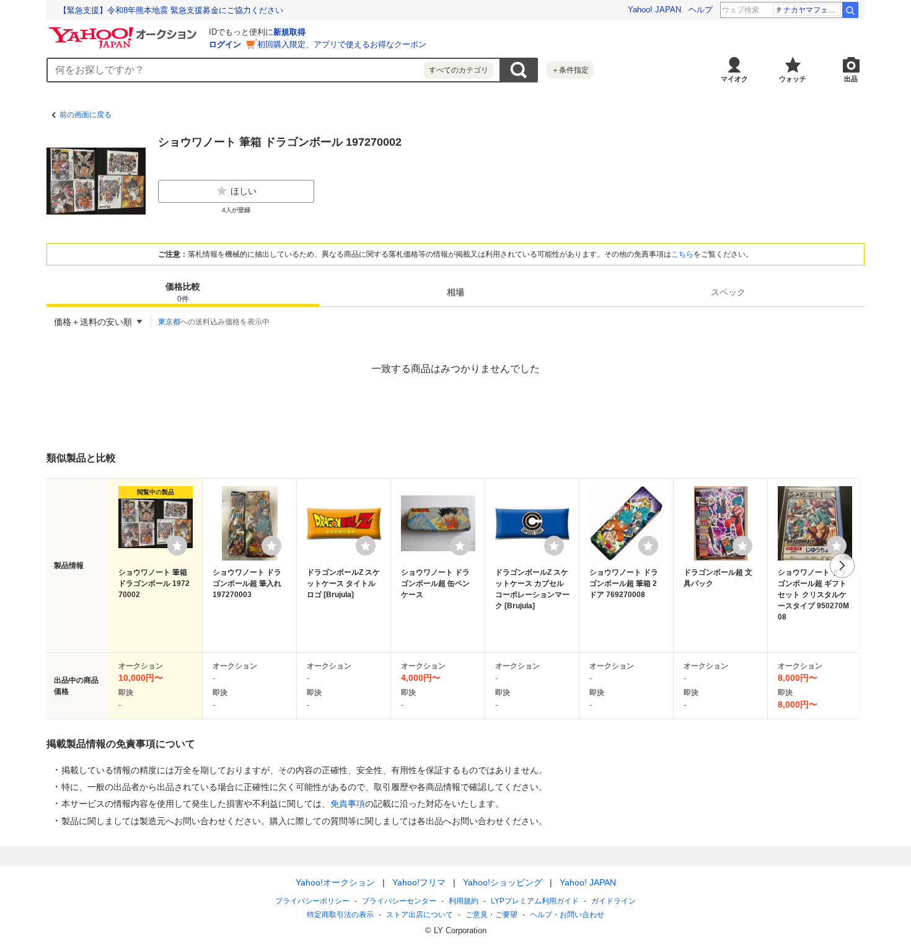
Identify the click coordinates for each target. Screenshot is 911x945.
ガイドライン (613, 901)
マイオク (734, 78)
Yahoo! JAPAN (654, 9)
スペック (728, 292)
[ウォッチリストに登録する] (177, 546)
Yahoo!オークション (335, 882)
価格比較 (182, 292)
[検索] (850, 10)
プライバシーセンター (399, 901)
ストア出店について (419, 914)
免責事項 (347, 804)
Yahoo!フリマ (419, 882)
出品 (851, 78)
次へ (842, 565)
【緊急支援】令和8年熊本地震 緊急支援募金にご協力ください (171, 10)
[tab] (182, 292)
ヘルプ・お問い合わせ (567, 914)
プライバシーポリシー (312, 901)
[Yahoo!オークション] (124, 30)
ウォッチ (792, 78)
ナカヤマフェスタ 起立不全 (812, 10)
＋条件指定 (570, 70)
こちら (682, 254)
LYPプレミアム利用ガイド (535, 901)
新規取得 (289, 32)
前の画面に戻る (85, 114)
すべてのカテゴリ (458, 70)
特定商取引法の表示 (340, 914)
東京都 (169, 322)
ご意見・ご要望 (491, 914)
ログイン (225, 44)
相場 (455, 292)
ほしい (244, 191)
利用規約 (463, 901)
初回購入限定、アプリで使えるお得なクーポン (341, 44)
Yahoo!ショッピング (502, 882)
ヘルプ (701, 9)
